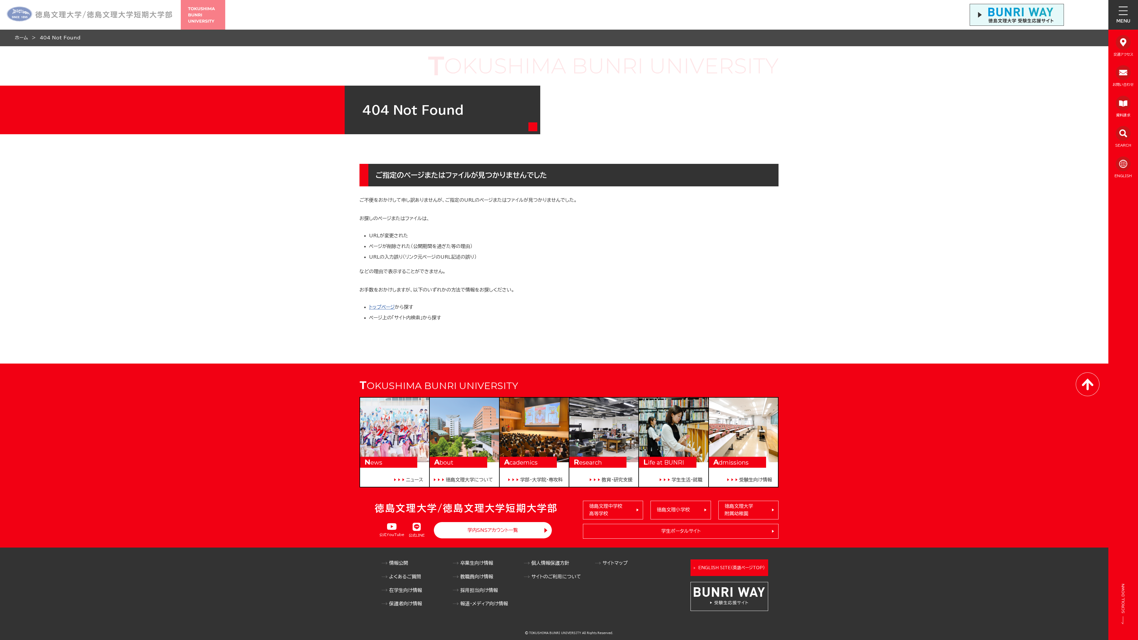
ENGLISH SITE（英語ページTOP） (731, 568)
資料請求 (1123, 115)
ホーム (21, 37)
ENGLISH (1123, 175)
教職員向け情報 (476, 576)
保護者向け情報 (405, 603)
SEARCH (1123, 145)
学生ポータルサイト (681, 531)
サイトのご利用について (556, 576)
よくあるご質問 (405, 576)
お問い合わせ (1123, 84)
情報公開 (398, 563)
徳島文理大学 (739, 510)
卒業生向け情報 (476, 563)
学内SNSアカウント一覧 (492, 530)
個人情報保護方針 (550, 563)
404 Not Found (60, 37)
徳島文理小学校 (673, 509)
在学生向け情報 (405, 590)
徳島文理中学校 (605, 510)
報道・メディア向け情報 (484, 603)
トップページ (382, 307)
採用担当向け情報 (479, 590)
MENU (1123, 21)
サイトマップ (615, 563)
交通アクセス (1123, 54)
